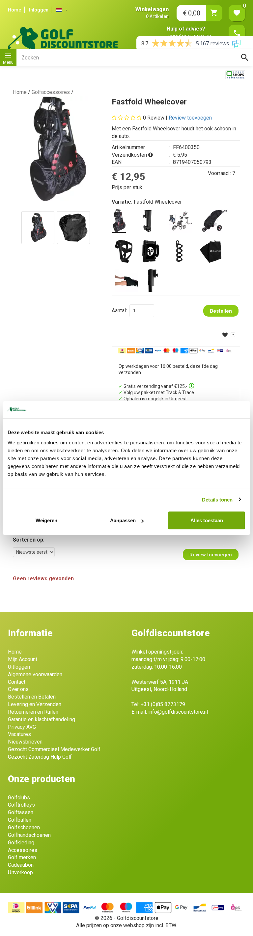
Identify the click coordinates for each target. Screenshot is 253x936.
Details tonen (217, 499)
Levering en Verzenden (34, 704)
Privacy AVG (22, 727)
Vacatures (19, 734)
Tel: (158, 704)
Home (14, 9)
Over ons (18, 689)
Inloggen (38, 9)
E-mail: (169, 712)
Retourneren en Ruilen (33, 712)
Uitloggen (19, 667)
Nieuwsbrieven (25, 742)
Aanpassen (123, 520)
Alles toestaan (206, 520)
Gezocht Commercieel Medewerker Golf (54, 749)
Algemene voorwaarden (35, 674)
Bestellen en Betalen (32, 697)
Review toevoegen (190, 118)
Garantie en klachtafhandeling (41, 719)
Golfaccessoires (51, 92)
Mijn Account (22, 659)
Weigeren (46, 520)
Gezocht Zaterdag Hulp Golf (40, 757)
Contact (16, 682)
